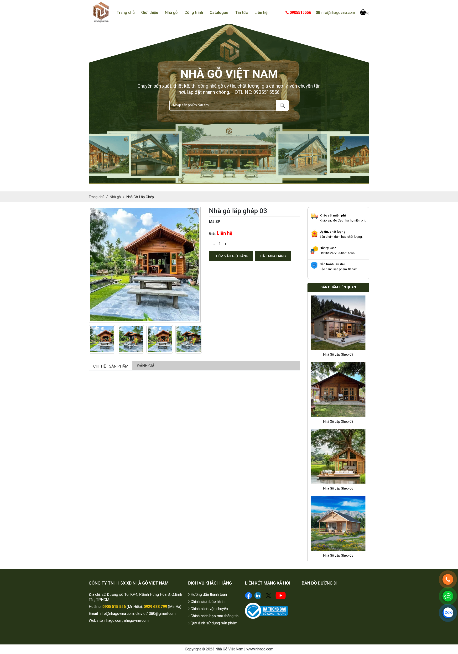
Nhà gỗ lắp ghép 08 (338, 357)
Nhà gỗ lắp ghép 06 (338, 424)
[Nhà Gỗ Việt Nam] (101, 12)
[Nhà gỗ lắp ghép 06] (338, 392)
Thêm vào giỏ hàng (231, 256)
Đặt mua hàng (273, 256)
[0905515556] (447, 579)
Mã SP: (215, 221)
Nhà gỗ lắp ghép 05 (338, 491)
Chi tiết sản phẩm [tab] (110, 366)
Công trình (193, 12)
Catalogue (219, 12)
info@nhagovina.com (337, 12)
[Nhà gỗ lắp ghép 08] (338, 325)
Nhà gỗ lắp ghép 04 (338, 558)
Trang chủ (125, 12)
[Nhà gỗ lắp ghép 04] (338, 526)
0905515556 (300, 12)
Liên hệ (261, 12)
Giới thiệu (149, 12)
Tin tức (241, 12)
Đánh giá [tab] (145, 366)
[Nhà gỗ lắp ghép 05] (338, 459)
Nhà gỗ (171, 12)
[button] (196, 264)
